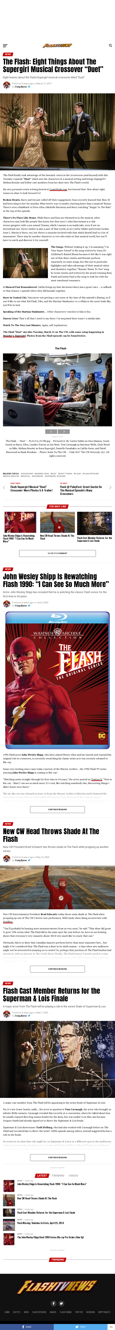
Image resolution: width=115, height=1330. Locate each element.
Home (7, 1312)
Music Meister (11, 476)
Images (53, 1312)
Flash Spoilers (39, 1312)
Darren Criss (42, 474)
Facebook (90, 1312)
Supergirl (38, 476)
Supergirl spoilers (55, 476)
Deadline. (8, 921)
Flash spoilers (91, 474)
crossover (27, 474)
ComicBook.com (58, 189)
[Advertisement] (57, 21)
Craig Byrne (21, 87)
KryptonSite (104, 1312)
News (26, 1312)
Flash (78, 474)
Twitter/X (96, 779)
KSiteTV (16, 1312)
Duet (54, 474)
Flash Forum (65, 1312)
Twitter (79, 1312)
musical (26, 476)
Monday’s (14, 335)
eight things (65, 474)
